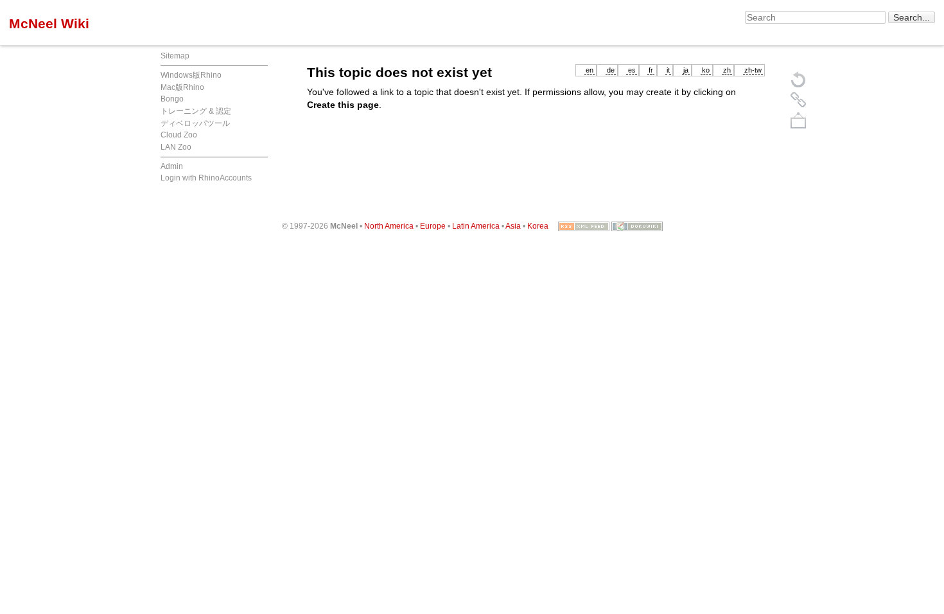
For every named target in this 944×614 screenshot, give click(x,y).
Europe (433, 226)
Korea (537, 226)
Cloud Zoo (179, 134)
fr (651, 70)
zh (727, 70)
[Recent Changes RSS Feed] (583, 226)
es (632, 70)
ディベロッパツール (195, 123)
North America (389, 226)
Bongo (172, 98)
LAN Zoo (176, 147)
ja (685, 70)
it (668, 70)
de (611, 70)
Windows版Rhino (191, 75)
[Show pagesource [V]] (798, 79)
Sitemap (175, 55)
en (589, 70)
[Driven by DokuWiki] (637, 226)
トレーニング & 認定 (196, 111)
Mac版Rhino (182, 87)
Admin (172, 166)
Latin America (476, 226)
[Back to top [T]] (798, 120)
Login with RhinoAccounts (206, 177)
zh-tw (753, 70)
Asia (513, 226)
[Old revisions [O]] (798, 99)
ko (706, 70)
